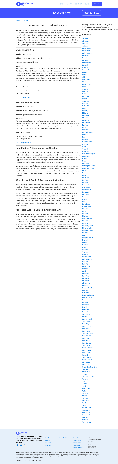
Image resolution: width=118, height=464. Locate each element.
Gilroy (84, 146)
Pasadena (85, 269)
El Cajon (85, 113)
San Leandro (86, 331)
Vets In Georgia (77, 442)
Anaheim (85, 43)
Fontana (85, 130)
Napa (84, 235)
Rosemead (86, 309)
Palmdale (85, 261)
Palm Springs (87, 259)
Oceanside (86, 247)
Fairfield (85, 125)
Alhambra (85, 41)
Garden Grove (87, 142)
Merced (85, 214)
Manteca (85, 211)
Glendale (85, 149)
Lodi (83, 202)
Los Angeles (86, 206)
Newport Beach (87, 237)
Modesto (85, 221)
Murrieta (85, 233)
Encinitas (85, 120)
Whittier (85, 417)
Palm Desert (86, 257)
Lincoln (84, 197)
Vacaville (85, 393)
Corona (84, 94)
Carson (84, 72)
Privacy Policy (48, 445)
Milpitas (85, 216)
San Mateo (86, 338)
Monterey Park (87, 225)
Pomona (85, 285)
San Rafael (86, 340)
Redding (85, 290)
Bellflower (85, 55)
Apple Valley (86, 48)
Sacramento (86, 314)
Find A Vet (97, 4)
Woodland (85, 420)
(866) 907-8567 (91, 13)
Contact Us (47, 440)
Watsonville (86, 410)
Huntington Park (88, 168)
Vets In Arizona (77, 437)
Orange (85, 252)
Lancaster (85, 194)
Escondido (86, 122)
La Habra (85, 178)
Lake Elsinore (87, 187)
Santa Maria (86, 357)
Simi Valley (86, 362)
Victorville (85, 400)
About (69, 4)
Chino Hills (86, 79)
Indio (84, 170)
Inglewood (86, 173)
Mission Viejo (87, 218)
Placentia (85, 281)
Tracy (84, 381)
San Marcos (86, 336)
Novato (84, 242)
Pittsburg (85, 278)
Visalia (84, 403)
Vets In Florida (77, 440)
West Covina (86, 412)
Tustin (84, 386)
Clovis (84, 87)
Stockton (85, 369)
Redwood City (87, 297)
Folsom (84, 127)
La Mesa (85, 180)
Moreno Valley (87, 228)
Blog (87, 4)
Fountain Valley (87, 132)
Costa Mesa (86, 96)
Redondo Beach (88, 295)
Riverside (85, 305)
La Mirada (85, 182)
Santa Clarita (87, 352)
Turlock (84, 384)
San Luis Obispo (88, 333)
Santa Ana (86, 345)
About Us (47, 437)
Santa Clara (86, 350)
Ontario (85, 249)
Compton (85, 89)
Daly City (85, 106)
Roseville (85, 312)
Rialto (84, 300)
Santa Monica (87, 360)
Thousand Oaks (88, 376)
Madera (85, 209)
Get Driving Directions (23, 97)
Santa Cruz (86, 355)
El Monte (85, 115)
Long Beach (86, 204)
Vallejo (84, 396)
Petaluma (85, 273)
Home (61, 4)
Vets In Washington (78, 447)
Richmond (85, 302)
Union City (86, 388)
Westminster (86, 415)
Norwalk (85, 240)
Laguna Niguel (87, 185)
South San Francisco (89, 367)
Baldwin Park (87, 53)
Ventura (85, 398)
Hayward (85, 158)
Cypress (85, 103)
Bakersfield (86, 51)
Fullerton (85, 139)
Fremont (85, 134)
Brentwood (86, 60)
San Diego (86, 324)
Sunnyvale (86, 372)
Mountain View (87, 230)
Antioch (85, 46)
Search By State (63, 437)
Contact (78, 4)
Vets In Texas (76, 445)
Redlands (85, 293)
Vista (84, 405)
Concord (85, 91)
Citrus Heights (87, 84)
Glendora (85, 151)
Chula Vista (86, 82)
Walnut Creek (87, 408)
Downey (85, 110)
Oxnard (85, 254)
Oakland (85, 245)
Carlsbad (85, 70)
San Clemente (87, 321)
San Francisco (87, 326)
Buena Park (86, 63)
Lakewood (86, 192)
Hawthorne (86, 156)
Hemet (84, 161)
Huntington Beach (88, 166)
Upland (84, 391)
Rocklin (84, 307)
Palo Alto (85, 264)
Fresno (84, 137)
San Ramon (86, 343)
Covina (84, 99)
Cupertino (85, 101)
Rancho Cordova (88, 288)
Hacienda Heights (88, 154)
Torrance (85, 379)
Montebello (86, 223)
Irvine (84, 175)
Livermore (85, 199)
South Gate (86, 364)
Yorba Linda (86, 422)
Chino (84, 77)
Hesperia (85, 163)
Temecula (85, 374)
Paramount (86, 266)
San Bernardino (87, 319)
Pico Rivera (86, 276)
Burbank (85, 65)
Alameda (85, 39)
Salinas (84, 317)
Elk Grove (85, 118)
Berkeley (85, 58)
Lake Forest (86, 190)
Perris (84, 271)
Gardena (85, 144)
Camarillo (85, 67)
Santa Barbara (87, 348)
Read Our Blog (48, 442)
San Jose (85, 329)
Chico (84, 75)
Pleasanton (86, 283)
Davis (84, 108)
